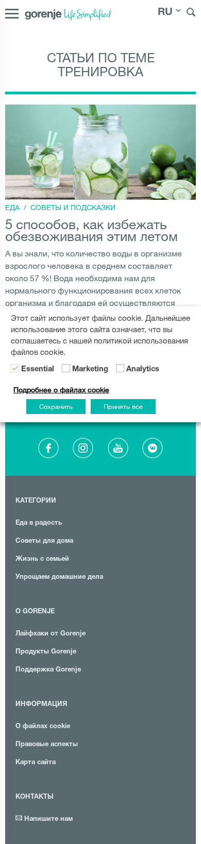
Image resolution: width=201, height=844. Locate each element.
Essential (37, 369)
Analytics (142, 369)
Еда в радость (38, 523)
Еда (12, 207)
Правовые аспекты (46, 745)
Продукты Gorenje (45, 652)
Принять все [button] (123, 406)
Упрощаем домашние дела (59, 577)
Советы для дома (44, 541)
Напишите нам (47, 819)
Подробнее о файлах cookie (61, 389)
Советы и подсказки (72, 207)
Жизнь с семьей (42, 559)
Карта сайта (35, 763)
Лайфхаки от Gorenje (50, 634)
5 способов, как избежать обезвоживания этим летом (91, 230)
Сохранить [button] (56, 406)
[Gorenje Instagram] (83, 448)
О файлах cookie (42, 727)
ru (165, 13)
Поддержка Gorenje (48, 670)
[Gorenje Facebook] (48, 448)
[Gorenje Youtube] (118, 448)
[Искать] (191, 14)
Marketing (90, 369)
